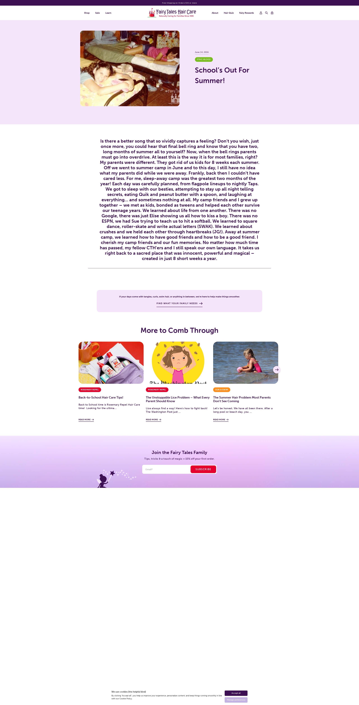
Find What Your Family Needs (177, 303)
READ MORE (84, 419)
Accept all (236, 693)
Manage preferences (236, 700)
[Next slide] (276, 369)
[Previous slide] (82, 369)
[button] (266, 13)
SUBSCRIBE (203, 469)
